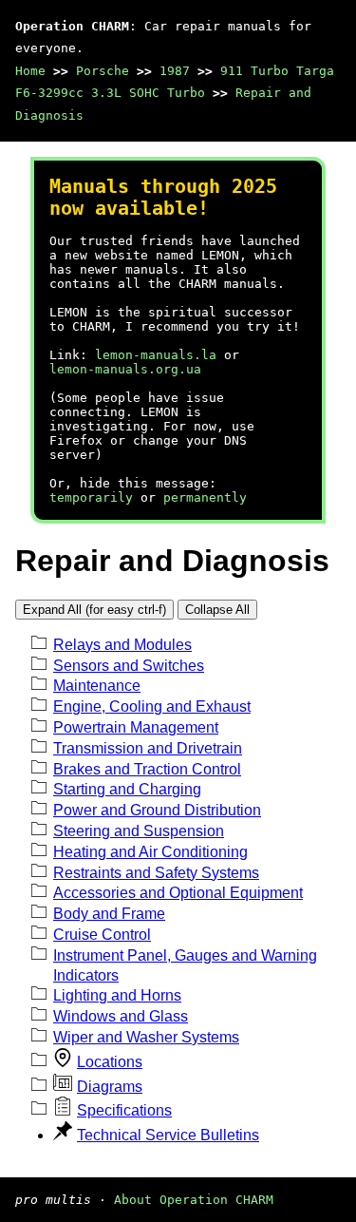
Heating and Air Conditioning (150, 852)
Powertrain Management (135, 727)
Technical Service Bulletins (168, 1135)
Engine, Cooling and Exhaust (152, 706)
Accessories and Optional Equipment (178, 893)
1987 (174, 71)
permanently (205, 497)
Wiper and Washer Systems (146, 1037)
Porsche (102, 71)
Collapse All (217, 609)
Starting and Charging (127, 789)
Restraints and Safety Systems (156, 873)
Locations (109, 1062)
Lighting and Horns (117, 995)
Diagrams (109, 1087)
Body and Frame (109, 914)
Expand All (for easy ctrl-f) (94, 609)
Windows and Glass (120, 1016)
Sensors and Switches (128, 666)
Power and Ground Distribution (157, 810)
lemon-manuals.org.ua (125, 369)
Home (30, 71)
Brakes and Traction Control (147, 769)
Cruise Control (102, 934)
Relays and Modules (122, 645)
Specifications (124, 1110)
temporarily (91, 497)
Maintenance (97, 686)
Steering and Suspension (138, 831)
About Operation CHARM (193, 1200)
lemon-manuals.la (155, 355)
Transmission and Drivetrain (147, 748)
